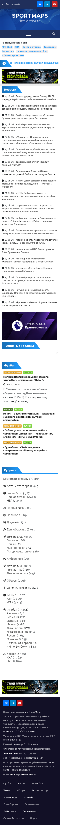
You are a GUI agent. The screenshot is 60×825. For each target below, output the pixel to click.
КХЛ (9, 657)
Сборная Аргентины (13, 55)
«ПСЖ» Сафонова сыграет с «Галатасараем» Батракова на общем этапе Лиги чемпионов (29, 196)
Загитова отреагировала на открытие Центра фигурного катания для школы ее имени (30, 232)
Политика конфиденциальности (19, 774)
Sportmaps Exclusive (16, 478)
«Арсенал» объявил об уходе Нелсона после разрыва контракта (29, 304)
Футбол (28, 372)
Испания (12, 620)
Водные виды (15, 507)
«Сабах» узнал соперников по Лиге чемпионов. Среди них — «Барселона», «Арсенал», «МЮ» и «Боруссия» (28, 433)
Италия (11, 624)
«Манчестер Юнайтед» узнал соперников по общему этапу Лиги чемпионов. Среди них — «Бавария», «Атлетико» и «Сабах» (27, 139)
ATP (9, 598)
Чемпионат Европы (19, 643)
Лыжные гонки (16, 547)
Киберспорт (15, 558)
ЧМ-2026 (7, 47)
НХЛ (9, 661)
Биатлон (12, 540)
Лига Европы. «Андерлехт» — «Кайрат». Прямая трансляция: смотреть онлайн (28, 260)
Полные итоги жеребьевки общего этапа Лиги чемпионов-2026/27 (25, 378)
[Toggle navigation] (28, 34)
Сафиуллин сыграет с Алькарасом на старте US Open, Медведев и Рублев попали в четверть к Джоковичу (29, 220)
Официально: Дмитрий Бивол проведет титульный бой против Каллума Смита (28, 173)
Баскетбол (14, 493)
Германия (13, 617)
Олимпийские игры (19, 587)
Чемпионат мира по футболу (32, 51)
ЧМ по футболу (17, 646)
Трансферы (50, 47)
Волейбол (13, 515)
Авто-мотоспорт (18, 486)
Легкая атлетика (17, 573)
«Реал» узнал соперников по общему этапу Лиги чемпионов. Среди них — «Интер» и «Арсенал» (29, 183)
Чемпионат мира (31, 47)
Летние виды (15, 566)
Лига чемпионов (12, 372)
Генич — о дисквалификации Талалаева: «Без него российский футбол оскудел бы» (28, 416)
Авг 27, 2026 (13, 384)
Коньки (11, 544)
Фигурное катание (19, 551)
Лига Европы (15, 628)
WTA (10, 602)
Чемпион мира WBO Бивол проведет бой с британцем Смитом (29, 251)
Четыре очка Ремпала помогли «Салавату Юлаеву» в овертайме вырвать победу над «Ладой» (29, 292)
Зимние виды (15, 536)
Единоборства (16, 529)
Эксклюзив (8, 51)
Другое (11, 522)
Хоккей (11, 653)
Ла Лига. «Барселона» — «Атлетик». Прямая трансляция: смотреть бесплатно (28, 116)
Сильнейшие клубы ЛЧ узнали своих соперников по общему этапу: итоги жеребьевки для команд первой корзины (28, 152)
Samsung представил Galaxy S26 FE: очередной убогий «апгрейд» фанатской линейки (29, 98)
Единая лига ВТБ (18, 497)
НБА (9, 500)
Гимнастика (14, 569)
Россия (8, 409)
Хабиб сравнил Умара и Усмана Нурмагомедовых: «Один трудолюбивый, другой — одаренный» (29, 127)
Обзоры (12, 580)
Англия (11, 613)
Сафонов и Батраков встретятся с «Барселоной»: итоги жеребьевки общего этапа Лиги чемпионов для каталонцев (28, 208)
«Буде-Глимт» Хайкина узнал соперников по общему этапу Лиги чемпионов (25, 450)
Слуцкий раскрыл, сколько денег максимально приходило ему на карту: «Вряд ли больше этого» (28, 280)
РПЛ (17, 47)
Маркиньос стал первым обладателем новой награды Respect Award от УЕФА (30, 241)
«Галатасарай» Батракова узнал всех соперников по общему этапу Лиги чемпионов (29, 107)
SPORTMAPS (30, 15)
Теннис (11, 595)
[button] (53, 33)
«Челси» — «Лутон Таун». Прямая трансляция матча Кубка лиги (27, 269)
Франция (12, 639)
